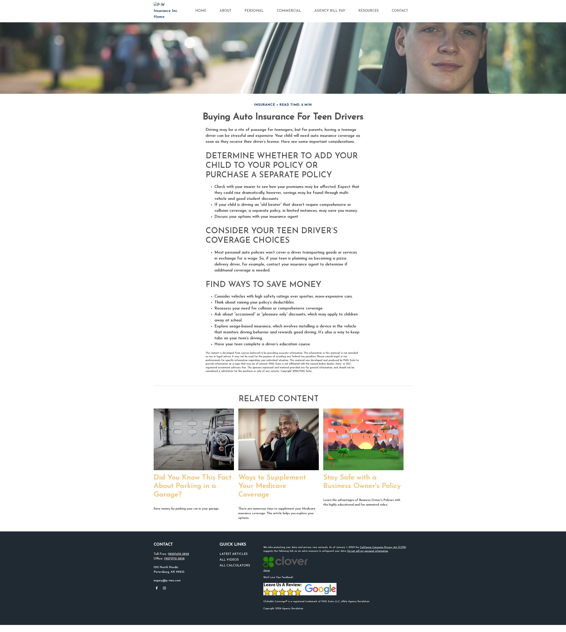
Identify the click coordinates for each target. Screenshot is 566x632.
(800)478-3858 (178, 554)
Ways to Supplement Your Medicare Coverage (272, 486)
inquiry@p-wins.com (167, 580)
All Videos (229, 559)
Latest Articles (234, 554)
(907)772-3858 (174, 558)
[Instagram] (164, 588)
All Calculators (235, 565)
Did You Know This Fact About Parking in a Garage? (192, 486)
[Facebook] (157, 588)
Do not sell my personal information (367, 551)
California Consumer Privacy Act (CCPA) (383, 547)
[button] (201, 11)
